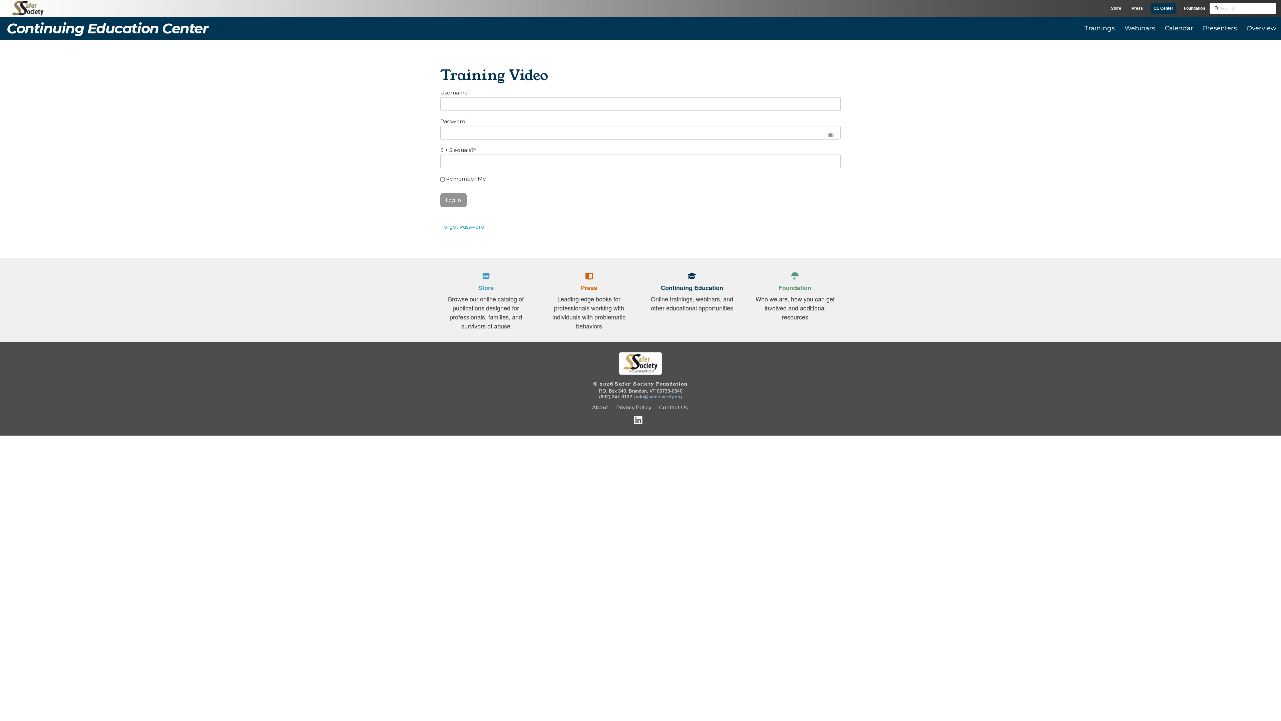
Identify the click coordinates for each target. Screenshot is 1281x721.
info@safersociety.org (659, 396)
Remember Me (465, 179)
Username (454, 92)
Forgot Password (462, 227)
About (600, 407)
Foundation (1194, 8)
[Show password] (830, 134)
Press (1137, 8)
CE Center (1163, 8)
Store (1116, 8)
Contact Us (674, 407)
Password (453, 121)
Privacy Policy (633, 407)
